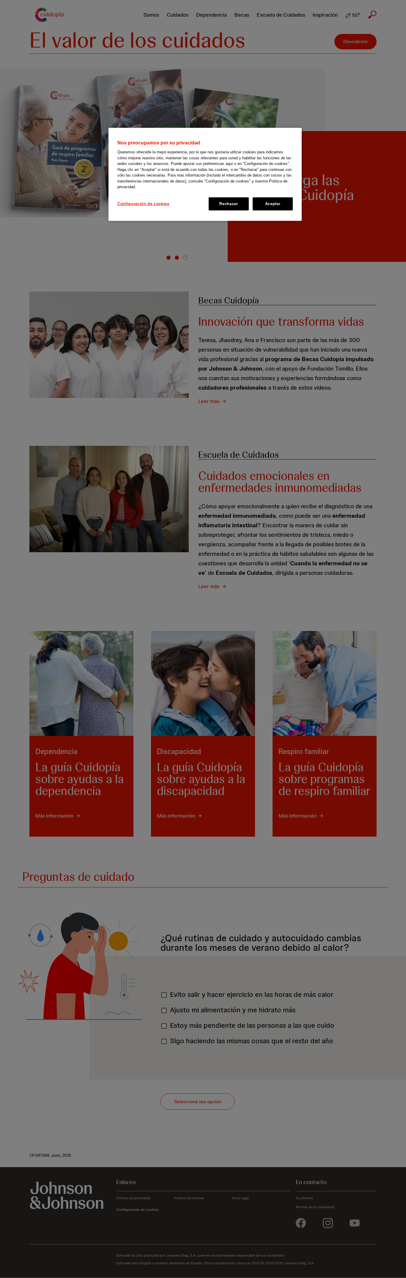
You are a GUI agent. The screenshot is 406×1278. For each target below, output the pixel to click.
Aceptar (273, 204)
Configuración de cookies (143, 204)
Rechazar (228, 204)
